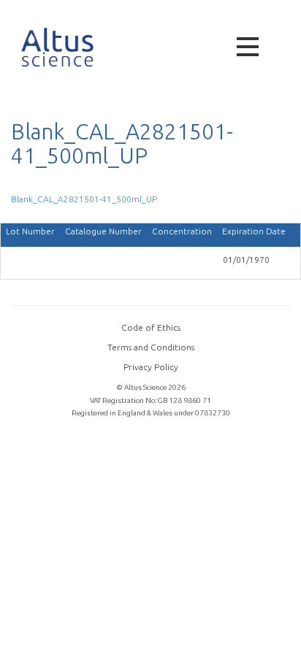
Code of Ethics (150, 327)
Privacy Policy (150, 367)
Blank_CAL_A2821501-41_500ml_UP (84, 199)
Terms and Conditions (150, 347)
